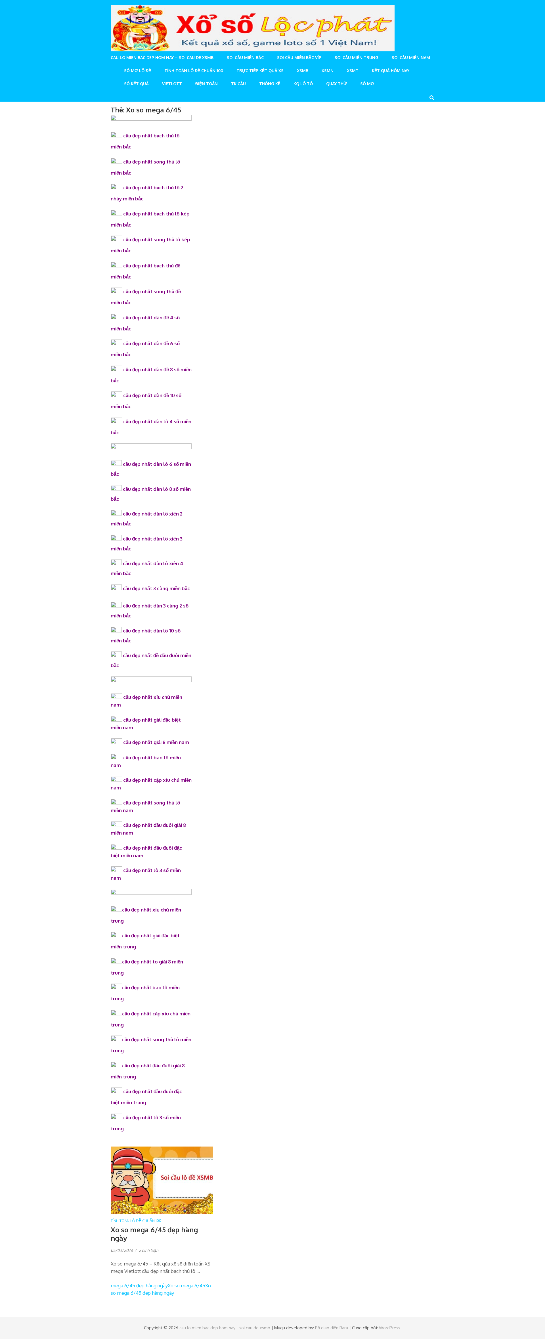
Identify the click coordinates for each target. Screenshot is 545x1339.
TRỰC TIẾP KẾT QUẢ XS (260, 70)
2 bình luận (148, 1250)
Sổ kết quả (136, 83)
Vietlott (172, 83)
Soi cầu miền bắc (245, 57)
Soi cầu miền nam (411, 57)
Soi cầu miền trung (356, 57)
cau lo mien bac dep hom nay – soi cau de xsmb (162, 57)
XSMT (353, 70)
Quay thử (336, 83)
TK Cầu (238, 83)
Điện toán (206, 83)
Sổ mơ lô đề (137, 70)
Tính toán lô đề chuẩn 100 (193, 70)
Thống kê (269, 83)
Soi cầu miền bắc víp (299, 57)
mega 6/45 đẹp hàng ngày (139, 1285)
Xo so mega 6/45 (186, 1285)
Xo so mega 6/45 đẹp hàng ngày (154, 1233)
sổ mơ (367, 83)
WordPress (389, 1327)
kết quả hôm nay (390, 70)
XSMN (328, 70)
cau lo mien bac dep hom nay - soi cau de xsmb (224, 1327)
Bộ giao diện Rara (331, 1327)
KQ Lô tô (303, 83)
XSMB (302, 70)
